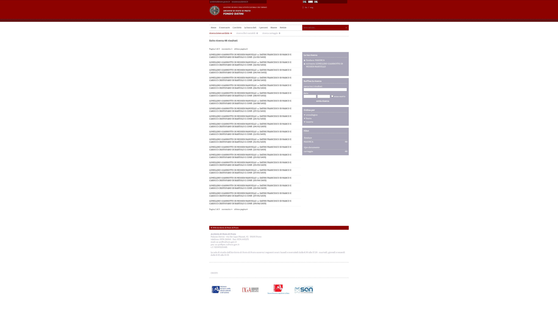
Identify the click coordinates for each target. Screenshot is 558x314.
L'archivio (237, 27)
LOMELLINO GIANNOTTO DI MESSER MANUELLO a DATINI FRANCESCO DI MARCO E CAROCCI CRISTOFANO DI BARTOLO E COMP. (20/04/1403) (250, 186)
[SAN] (303, 289)
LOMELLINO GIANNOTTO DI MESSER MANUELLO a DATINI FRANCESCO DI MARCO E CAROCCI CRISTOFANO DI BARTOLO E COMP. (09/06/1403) (250, 202)
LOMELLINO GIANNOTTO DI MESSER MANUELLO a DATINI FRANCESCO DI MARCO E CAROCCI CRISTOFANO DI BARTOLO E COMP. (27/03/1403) (250, 171)
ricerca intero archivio (219, 33)
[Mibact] (221, 289)
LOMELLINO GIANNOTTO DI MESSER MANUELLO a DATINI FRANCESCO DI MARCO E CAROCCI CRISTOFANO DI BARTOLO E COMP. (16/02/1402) (250, 63)
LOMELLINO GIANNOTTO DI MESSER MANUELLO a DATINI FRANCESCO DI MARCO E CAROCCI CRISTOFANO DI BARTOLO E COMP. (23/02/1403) (250, 156)
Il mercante (224, 27)
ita (306, 7)
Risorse (274, 27)
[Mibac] (305, 2)
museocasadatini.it (240, 2)
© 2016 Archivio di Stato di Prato (225, 228)
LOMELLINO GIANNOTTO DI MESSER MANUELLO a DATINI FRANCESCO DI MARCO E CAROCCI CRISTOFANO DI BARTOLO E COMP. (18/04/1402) (250, 79)
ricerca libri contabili (245, 33)
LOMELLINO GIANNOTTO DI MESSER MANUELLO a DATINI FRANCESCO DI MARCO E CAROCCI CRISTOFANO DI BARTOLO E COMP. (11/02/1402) (250, 55)
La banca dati (250, 27)
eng (311, 7)
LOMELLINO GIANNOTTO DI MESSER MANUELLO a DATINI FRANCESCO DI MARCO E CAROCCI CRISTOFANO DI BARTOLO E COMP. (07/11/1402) (250, 109)
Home (213, 27)
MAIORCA (308, 142)
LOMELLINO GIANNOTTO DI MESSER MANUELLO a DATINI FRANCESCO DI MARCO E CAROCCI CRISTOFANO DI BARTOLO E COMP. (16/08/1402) (250, 102)
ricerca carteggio (270, 33)
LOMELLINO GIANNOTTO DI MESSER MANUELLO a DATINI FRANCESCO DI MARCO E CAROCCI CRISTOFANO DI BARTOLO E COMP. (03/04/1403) (250, 179)
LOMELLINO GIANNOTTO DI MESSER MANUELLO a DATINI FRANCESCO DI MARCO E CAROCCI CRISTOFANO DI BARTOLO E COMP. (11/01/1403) (250, 132)
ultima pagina (240, 49)
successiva (226, 49)
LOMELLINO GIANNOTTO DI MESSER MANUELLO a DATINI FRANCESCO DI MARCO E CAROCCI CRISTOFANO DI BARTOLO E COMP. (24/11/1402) (250, 117)
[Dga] (252, 289)
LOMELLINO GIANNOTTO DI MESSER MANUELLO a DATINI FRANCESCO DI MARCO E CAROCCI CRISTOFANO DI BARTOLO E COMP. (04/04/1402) (250, 71)
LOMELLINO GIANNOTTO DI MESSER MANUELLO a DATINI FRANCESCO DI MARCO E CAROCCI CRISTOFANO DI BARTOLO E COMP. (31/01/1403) (250, 140)
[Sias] (316, 2)
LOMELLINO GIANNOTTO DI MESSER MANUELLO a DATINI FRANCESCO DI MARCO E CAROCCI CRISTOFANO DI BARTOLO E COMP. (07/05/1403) (250, 194)
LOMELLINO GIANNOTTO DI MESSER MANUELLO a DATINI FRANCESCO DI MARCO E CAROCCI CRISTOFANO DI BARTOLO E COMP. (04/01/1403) (250, 125)
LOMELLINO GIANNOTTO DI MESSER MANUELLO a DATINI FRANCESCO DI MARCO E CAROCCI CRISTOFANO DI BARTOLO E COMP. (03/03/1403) (250, 163)
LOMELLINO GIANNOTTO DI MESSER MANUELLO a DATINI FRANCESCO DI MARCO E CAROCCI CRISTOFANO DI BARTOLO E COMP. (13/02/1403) (250, 148)
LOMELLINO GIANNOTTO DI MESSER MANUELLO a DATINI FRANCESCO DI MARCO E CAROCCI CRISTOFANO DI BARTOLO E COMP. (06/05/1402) (250, 86)
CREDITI (214, 273)
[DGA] (310, 2)
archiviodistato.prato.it (220, 2)
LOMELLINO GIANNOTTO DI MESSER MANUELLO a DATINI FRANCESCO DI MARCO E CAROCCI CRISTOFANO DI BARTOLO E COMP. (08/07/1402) (250, 94)
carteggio (308, 151)
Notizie (283, 27)
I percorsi (263, 27)
